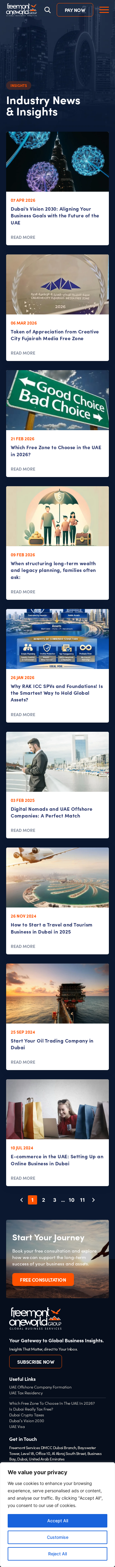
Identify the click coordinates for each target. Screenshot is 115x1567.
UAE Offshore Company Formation (40, 1387)
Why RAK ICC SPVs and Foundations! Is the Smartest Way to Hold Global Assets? (57, 692)
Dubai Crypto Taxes (26, 1415)
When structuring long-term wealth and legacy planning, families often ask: (53, 570)
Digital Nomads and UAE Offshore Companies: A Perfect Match (52, 812)
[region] (57, 1514)
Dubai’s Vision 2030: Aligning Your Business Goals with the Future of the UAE (55, 215)
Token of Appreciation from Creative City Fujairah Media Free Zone (55, 334)
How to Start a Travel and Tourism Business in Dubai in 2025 (52, 927)
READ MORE (23, 237)
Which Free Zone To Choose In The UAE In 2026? (52, 1403)
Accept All (57, 1520)
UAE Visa (17, 1426)
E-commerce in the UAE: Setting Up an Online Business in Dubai (57, 1159)
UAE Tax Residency (26, 1393)
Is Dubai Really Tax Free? (31, 1409)
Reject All (57, 1553)
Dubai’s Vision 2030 (26, 1420)
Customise (57, 1537)
